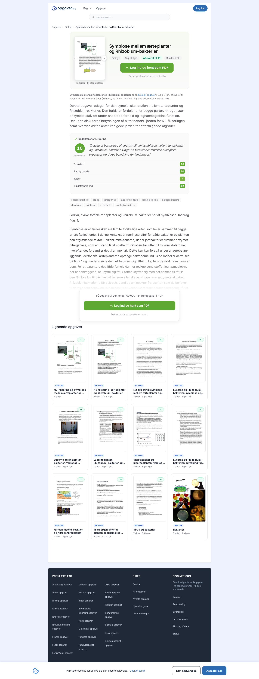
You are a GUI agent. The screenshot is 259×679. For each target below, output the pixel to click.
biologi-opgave (146, 94)
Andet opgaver (59, 592)
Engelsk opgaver (60, 616)
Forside (136, 584)
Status (176, 633)
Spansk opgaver (113, 625)
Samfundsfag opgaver (112, 615)
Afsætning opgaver (62, 584)
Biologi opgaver (60, 600)
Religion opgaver (113, 604)
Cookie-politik (137, 670)
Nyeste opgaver (141, 599)
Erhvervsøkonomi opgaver (61, 626)
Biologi (68, 27)
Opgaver (101, 8)
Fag (85, 8)
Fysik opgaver (59, 645)
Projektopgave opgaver (112, 594)
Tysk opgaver (112, 633)
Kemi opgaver (86, 621)
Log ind (200, 8)
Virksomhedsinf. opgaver (113, 643)
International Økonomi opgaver (88, 610)
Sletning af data (181, 626)
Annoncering (179, 604)
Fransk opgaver (60, 637)
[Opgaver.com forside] (64, 8)
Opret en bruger (141, 613)
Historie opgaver (87, 592)
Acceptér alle (214, 670)
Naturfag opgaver (87, 637)
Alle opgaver (139, 591)
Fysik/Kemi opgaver (62, 653)
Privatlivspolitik (180, 619)
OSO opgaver (112, 584)
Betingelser (178, 611)
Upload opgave (140, 606)
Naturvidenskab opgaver (86, 647)
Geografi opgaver (87, 584)
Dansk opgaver (60, 608)
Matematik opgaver (88, 628)
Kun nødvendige (186, 670)
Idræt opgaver (86, 600)
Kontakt (177, 597)
